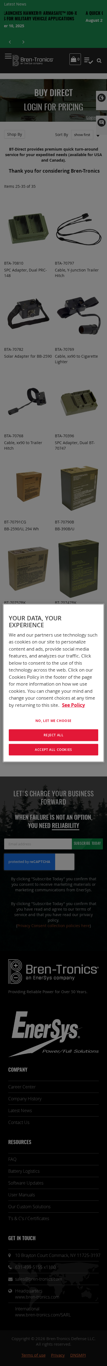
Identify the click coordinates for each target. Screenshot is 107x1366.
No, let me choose (53, 720)
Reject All (54, 734)
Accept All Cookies (53, 749)
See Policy (73, 705)
